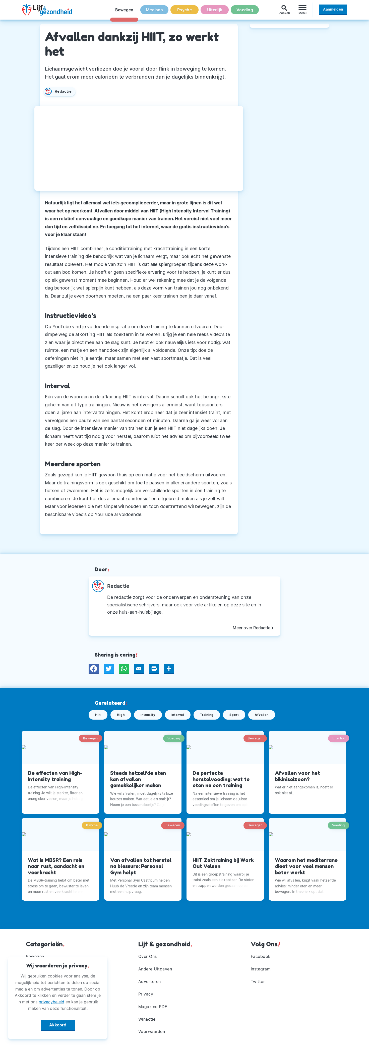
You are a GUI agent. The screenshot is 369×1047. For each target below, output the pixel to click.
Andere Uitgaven (155, 968)
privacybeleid (51, 1001)
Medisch (154, 9)
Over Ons (147, 956)
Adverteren (149, 981)
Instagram (261, 968)
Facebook (261, 956)
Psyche (184, 9)
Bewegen (124, 9)
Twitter (258, 981)
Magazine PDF (152, 1006)
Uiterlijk (214, 9)
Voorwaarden (151, 1031)
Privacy (145, 994)
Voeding (244, 9)
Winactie (147, 1019)
